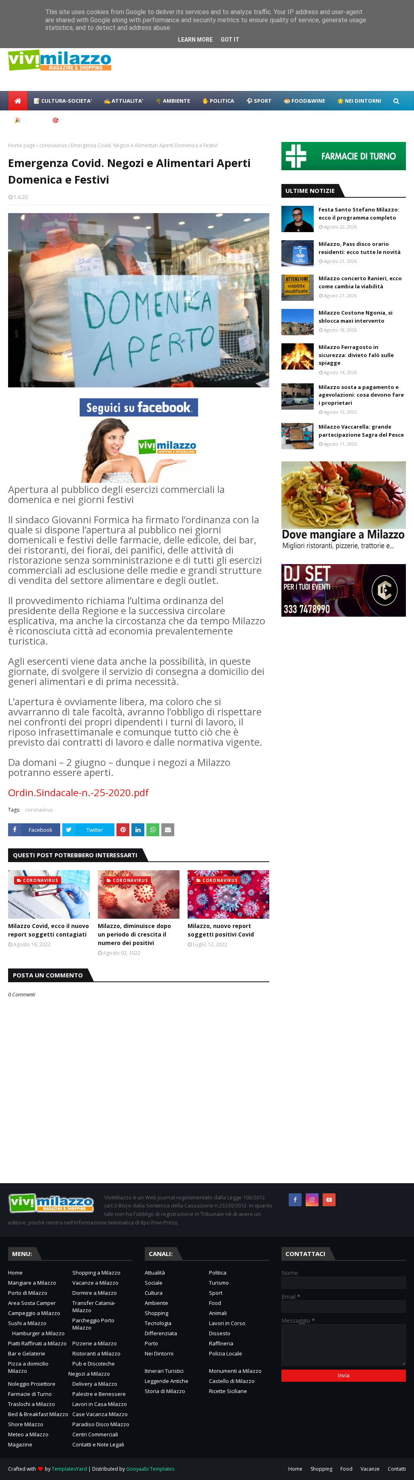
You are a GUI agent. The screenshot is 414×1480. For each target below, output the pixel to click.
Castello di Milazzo (232, 1381)
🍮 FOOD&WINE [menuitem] (304, 100)
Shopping (156, 1313)
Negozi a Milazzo (89, 1373)
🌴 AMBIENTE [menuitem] (172, 100)
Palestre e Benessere (99, 1394)
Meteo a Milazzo (28, 1434)
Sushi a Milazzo (27, 1323)
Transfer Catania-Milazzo (94, 1306)
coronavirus (53, 145)
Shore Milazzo (25, 1424)
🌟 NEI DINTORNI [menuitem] (359, 100)
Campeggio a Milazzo (34, 1313)
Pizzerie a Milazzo (94, 1343)
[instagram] (312, 1199)
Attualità (155, 1272)
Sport (215, 1292)
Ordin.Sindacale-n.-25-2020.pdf (78, 792)
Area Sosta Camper (32, 1303)
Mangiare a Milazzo (32, 1282)
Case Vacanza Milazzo (100, 1414)
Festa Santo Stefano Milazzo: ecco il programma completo (359, 213)
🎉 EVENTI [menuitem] (27, 120)
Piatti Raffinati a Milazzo (37, 1343)
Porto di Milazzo (27, 1292)
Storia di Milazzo (165, 1391)
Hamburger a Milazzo (38, 1333)
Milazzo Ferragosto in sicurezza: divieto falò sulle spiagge (356, 354)
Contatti (397, 1468)
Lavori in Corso (227, 1323)
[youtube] (329, 1199)
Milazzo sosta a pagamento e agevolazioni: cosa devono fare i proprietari (361, 394)
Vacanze (370, 1468)
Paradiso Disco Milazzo (100, 1424)
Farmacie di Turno (30, 1394)
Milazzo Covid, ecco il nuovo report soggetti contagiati (48, 930)
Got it (230, 39)
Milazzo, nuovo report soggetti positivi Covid (221, 930)
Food (215, 1303)
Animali (218, 1313)
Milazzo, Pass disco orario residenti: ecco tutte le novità (360, 248)
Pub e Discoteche (93, 1363)
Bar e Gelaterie (26, 1353)
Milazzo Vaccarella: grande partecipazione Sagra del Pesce (361, 430)
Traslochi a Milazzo (31, 1404)
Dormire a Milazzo (94, 1292)
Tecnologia (158, 1323)
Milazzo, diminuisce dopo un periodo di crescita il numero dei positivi (134, 934)
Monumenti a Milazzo (235, 1370)
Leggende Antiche (166, 1381)
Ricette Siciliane (228, 1391)
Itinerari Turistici (164, 1370)
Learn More (195, 39)
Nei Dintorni (159, 1353)
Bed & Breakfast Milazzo (38, 1414)
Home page (21, 145)
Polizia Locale (225, 1353)
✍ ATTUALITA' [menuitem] (123, 100)
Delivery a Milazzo (94, 1383)
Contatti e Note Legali (98, 1444)
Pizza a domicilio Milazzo (28, 1367)
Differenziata (161, 1333)
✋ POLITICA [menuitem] (218, 100)
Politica (217, 1272)
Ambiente (156, 1303)
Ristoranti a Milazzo (96, 1353)
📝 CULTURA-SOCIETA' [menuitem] (63, 100)
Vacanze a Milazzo (95, 1282)
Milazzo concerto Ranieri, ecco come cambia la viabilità (360, 282)
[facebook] (295, 1199)
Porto (151, 1343)
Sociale (154, 1282)
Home (15, 1272)
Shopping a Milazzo (96, 1272)
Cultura (154, 1292)
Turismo (219, 1282)
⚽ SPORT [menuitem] (259, 100)
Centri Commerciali (95, 1434)
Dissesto (219, 1333)
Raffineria (221, 1343)
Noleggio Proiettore (31, 1383)
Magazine (20, 1444)
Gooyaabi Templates (150, 1468)
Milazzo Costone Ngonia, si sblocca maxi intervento (356, 316)
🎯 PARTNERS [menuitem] (69, 120)
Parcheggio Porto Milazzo (93, 1324)
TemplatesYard (69, 1468)
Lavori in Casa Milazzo (99, 1404)
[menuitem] (17, 100)
